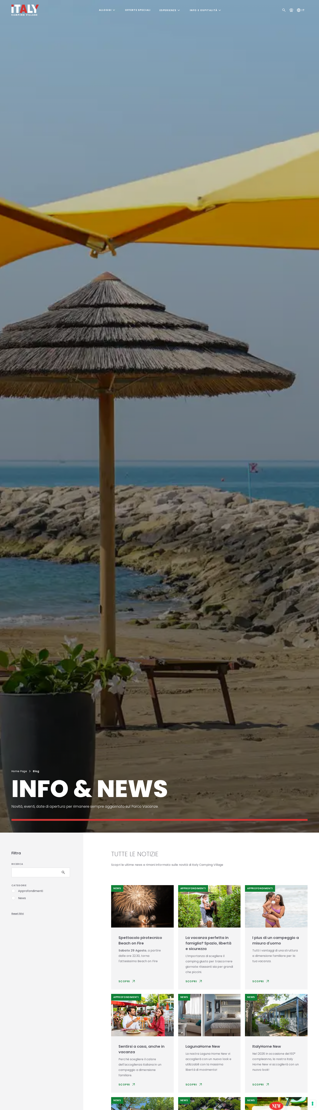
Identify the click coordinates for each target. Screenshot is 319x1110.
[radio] (13, 891)
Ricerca (17, 864)
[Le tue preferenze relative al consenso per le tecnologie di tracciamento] (312, 1103)
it (300, 10)
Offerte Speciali (138, 10)
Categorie (18, 885)
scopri (127, 981)
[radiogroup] (40, 895)
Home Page (19, 771)
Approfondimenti (30, 891)
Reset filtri (17, 913)
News (22, 898)
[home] (25, 10)
